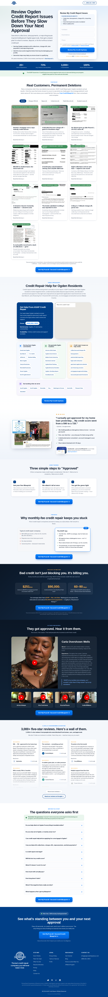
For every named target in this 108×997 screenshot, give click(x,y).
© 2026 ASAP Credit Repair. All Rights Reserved (54, 991)
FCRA (50, 961)
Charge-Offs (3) (33, 101)
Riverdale (42, 388)
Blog (66, 958)
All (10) (23, 101)
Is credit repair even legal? (34, 852)
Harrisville (69, 388)
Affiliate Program (70, 964)
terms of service (85, 45)
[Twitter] (48, 980)
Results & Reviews (38, 964)
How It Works (37, 956)
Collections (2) (55, 101)
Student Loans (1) (82, 101)
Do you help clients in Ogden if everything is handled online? (45, 825)
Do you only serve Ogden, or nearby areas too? (41, 832)
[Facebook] (56, 980)
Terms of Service (54, 958)
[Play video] (34, 662)
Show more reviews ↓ (54, 791)
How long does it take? (33, 878)
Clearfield (22, 391)
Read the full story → (18, 139)
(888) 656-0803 (32, 323)
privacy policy (75, 45)
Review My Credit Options (77, 50)
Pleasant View (79, 388)
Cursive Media (57, 994)
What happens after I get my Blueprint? (38, 891)
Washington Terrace (58, 388)
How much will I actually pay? (35, 871)
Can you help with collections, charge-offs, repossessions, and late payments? (51, 845)
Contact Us (36, 973)
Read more (15, 758)
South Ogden (23, 388)
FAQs (34, 970)
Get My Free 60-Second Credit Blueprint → (54, 269)
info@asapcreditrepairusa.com (90, 956)
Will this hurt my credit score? (35, 858)
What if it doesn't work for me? (36, 865)
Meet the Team (37, 958)
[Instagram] (52, 980)
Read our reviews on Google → (54, 796)
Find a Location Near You (72, 961)
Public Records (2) (68, 101)
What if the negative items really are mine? (39, 885)
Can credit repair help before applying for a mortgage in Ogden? (46, 838)
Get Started (68, 956)
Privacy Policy (53, 956)
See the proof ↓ (49, 58)
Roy (49, 388)
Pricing (35, 967)
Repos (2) (44, 101)
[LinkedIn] (60, 980)
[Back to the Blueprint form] (14, 3)
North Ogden (33, 388)
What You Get (37, 961)
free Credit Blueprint (66, 93)
